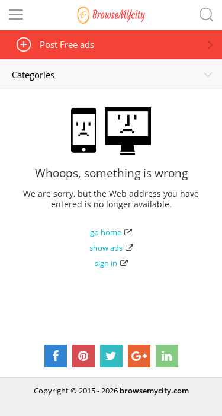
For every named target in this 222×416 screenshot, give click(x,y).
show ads (106, 247)
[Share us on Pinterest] (83, 356)
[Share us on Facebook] (55, 356)
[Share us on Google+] (139, 356)
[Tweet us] (111, 356)
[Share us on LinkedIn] (167, 356)
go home (105, 232)
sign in (106, 263)
